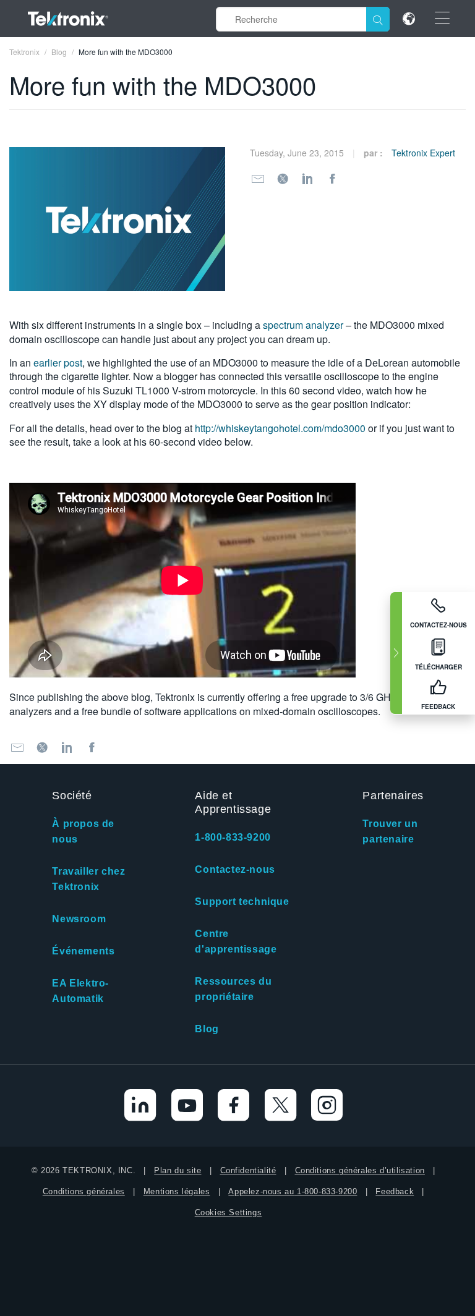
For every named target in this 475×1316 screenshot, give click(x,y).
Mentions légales (176, 1191)
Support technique (242, 901)
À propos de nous (83, 831)
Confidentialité (248, 1170)
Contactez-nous (235, 869)
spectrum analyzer (303, 325)
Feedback (394, 1191)
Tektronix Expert (423, 152)
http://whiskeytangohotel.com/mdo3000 (280, 428)
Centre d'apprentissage (235, 941)
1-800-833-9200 (232, 837)
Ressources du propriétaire (233, 989)
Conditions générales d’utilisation (360, 1170)
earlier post (57, 362)
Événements (83, 951)
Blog (206, 1029)
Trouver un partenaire (389, 831)
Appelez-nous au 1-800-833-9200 (292, 1191)
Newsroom (79, 919)
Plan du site (177, 1170)
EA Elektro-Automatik (80, 991)
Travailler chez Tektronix (88, 879)
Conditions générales (84, 1191)
